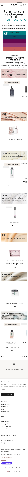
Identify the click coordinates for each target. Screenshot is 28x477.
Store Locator (4, 419)
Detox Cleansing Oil (12, 100)
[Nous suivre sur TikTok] (19, 467)
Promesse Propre (5, 404)
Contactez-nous (5, 411)
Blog (2, 409)
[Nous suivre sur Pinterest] (12, 467)
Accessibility (4, 428)
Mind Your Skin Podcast (7, 440)
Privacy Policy (4, 414)
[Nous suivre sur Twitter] (5, 467)
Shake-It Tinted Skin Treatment (12, 343)
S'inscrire (7, 394)
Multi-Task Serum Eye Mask (15, 260)
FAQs (2, 416)
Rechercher (4, 438)
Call (2, 457)
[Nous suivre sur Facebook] (2, 467)
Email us (3, 460)
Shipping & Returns (6, 424)
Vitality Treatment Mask (15, 139)
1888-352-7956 (8, 457)
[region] (14, 367)
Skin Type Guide (5, 442)
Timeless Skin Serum (15, 222)
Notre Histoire (4, 401)
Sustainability (4, 406)
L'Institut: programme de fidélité (8, 435)
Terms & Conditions (6, 426)
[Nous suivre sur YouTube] (16, 467)
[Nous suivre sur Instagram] (9, 467)
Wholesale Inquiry (5, 421)
